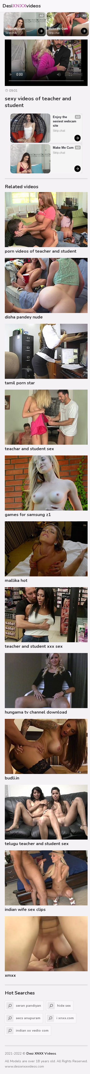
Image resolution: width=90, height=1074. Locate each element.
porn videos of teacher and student (40, 251)
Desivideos (21, 6)
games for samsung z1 (28, 514)
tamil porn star (20, 383)
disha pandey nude (24, 317)
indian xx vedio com (32, 1030)
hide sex (64, 1005)
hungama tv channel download (36, 712)
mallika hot (16, 580)
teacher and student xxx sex (34, 646)
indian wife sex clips (25, 909)
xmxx (10, 975)
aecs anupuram (28, 1018)
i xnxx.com (65, 1018)
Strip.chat (11, 32)
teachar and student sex (29, 449)
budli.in (12, 778)
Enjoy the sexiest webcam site (65, 121)
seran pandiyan (28, 1005)
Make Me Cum (15, 28)
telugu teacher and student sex (37, 844)
